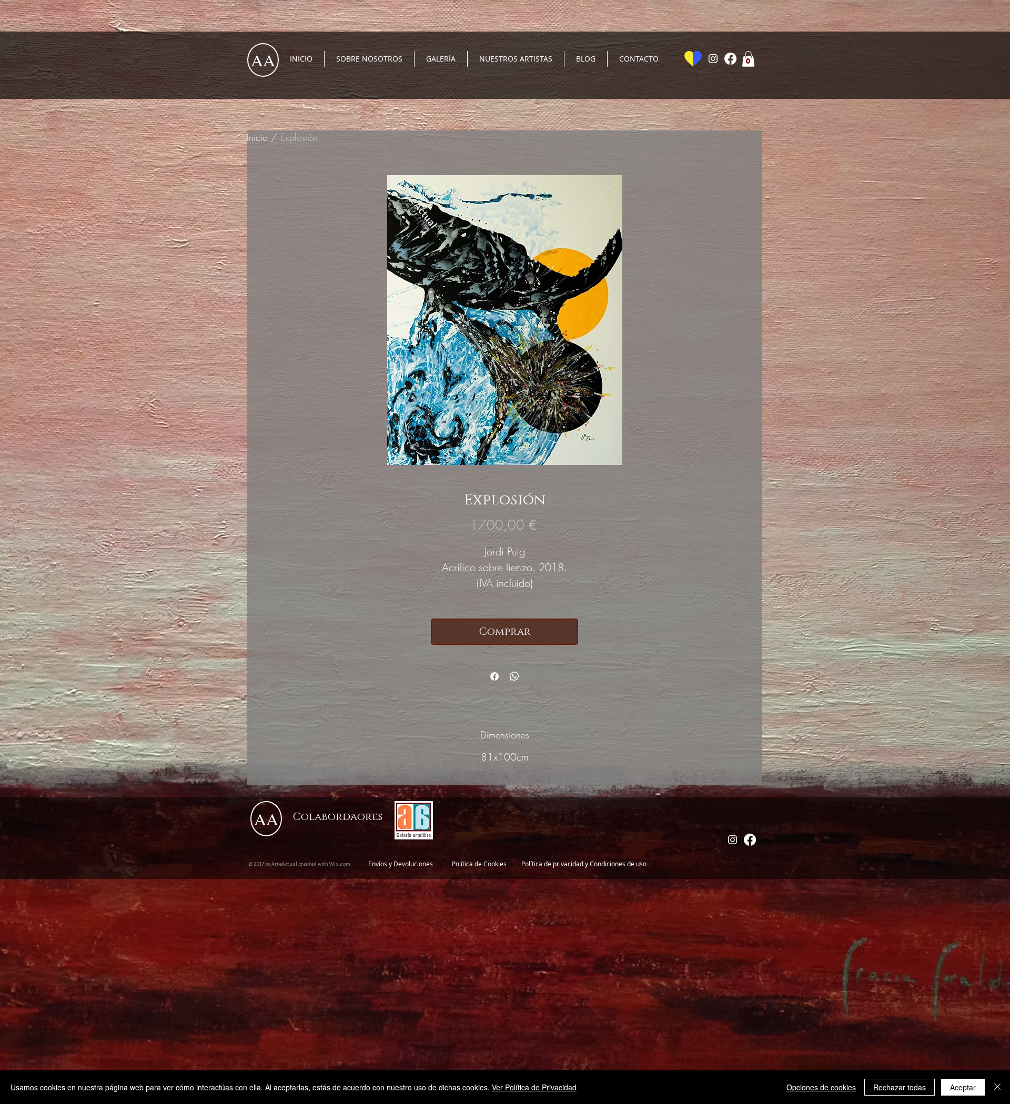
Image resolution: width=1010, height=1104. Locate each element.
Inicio (257, 137)
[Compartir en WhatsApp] (514, 676)
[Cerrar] (997, 1087)
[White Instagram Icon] (713, 59)
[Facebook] (730, 59)
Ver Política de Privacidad (534, 1087)
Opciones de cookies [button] (821, 1087)
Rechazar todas (899, 1087)
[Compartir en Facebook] (494, 676)
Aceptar (963, 1087)
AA (263, 59)
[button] (748, 59)
